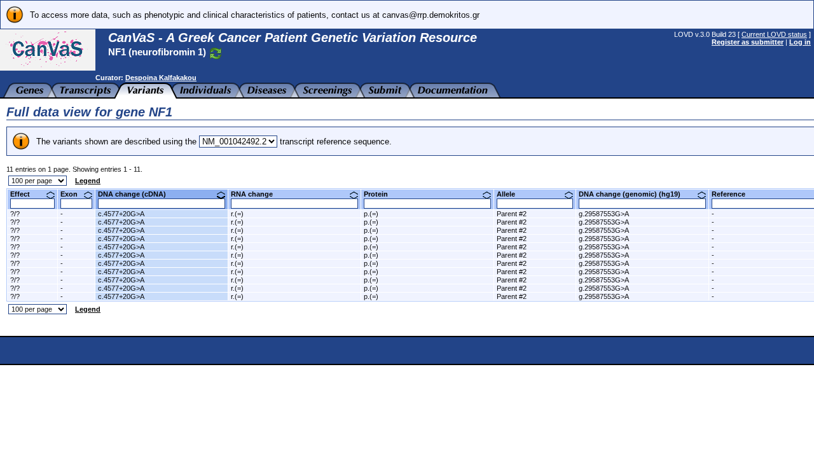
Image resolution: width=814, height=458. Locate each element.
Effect (24, 194)
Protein (380, 194)
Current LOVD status (774, 34)
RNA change (256, 194)
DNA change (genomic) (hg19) (634, 194)
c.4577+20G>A (121, 214)
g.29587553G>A (604, 214)
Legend (87, 180)
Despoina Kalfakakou (161, 77)
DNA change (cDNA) (137, 194)
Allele (511, 194)
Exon (73, 194)
